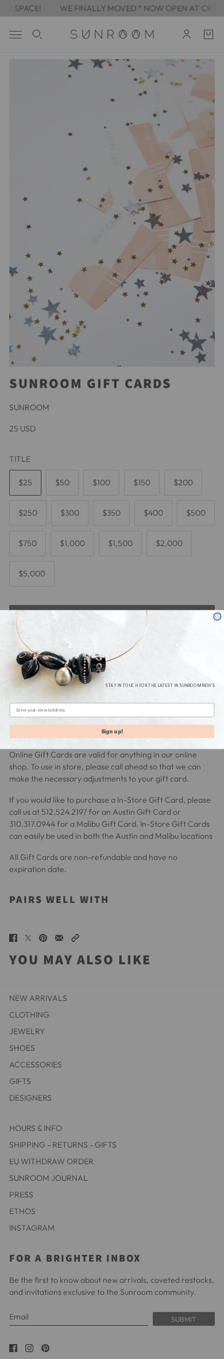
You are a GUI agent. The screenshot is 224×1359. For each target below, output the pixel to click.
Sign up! (112, 731)
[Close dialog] (217, 616)
